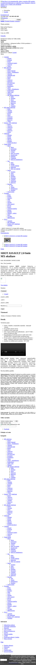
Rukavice (9, 81)
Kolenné (9, 60)
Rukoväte (13, 167)
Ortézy (9, 66)
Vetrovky (9, 126)
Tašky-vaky (10, 92)
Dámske (9, 135)
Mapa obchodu (8, 638)
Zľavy (5, 219)
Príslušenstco (14, 188)
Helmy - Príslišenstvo (13, 72)
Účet (2, 642)
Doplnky (9, 184)
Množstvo (3, 305)
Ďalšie (2, 249)
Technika (6, 193)
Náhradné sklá (11, 75)
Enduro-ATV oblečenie (13, 224)
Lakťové (9, 64)
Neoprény (13, 178)
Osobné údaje (7, 650)
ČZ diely (9, 216)
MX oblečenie (8, 67)
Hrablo (12, 164)
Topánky (9, 129)
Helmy (9, 69)
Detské (9, 136)
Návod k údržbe (8, 634)
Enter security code (6, 423)
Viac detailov (4, 285)
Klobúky (9, 141)
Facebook (3, 291)
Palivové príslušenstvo (17, 159)
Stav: (2, 263)
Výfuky (13, 152)
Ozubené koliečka (12, 208)
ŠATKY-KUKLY (12, 142)
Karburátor (13, 149)
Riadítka (9, 211)
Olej (12, 185)
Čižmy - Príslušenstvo (13, 89)
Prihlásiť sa (4, 6)
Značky (6, 632)
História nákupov (8, 645)
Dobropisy (7, 647)
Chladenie (13, 158)
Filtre (8, 199)
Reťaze (9, 205)
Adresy (6, 648)
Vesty (12, 173)
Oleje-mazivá (10, 204)
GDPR (6, 635)
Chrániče (6, 57)
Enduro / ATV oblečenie (10, 123)
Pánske (9, 138)
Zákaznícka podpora (9, 625)
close (3, 660)
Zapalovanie (14, 155)
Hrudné (9, 58)
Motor (9, 146)
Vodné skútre (7, 144)
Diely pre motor (15, 153)
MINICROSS (11, 218)
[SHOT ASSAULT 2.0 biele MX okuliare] (15, 236)
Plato (12, 162)
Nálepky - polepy (12, 213)
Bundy (9, 77)
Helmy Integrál (11, 70)
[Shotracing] (4, 18)
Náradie (9, 202)
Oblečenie (6, 133)
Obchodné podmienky (10, 626)
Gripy (8, 201)
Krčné (9, 61)
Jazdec (9, 170)
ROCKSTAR (11, 83)
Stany (8, 214)
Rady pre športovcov (9, 631)
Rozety (9, 207)
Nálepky (9, 93)
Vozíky (12, 187)
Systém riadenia (15, 165)
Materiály (6, 628)
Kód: (2, 260)
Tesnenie (13, 150)
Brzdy (9, 195)
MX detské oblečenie (9, 107)
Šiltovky (9, 139)
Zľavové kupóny (8, 651)
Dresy (9, 78)
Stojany (9, 210)
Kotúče (9, 196)
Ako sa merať (7, 629)
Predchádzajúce (5, 233)
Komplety (10, 84)
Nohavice (9, 80)
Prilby (12, 97)
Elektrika (13, 156)
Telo (8, 161)
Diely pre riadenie (15, 169)
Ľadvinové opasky (12, 63)
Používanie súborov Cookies (11, 637)
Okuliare (9, 74)
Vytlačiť (6, 294)
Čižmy (9, 87)
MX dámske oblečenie (13, 95)
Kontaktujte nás (5, 15)
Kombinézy (10, 86)
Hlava (12, 147)
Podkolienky (10, 90)
